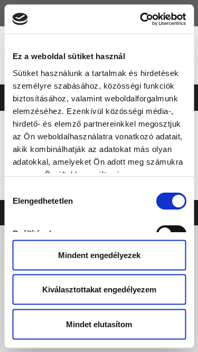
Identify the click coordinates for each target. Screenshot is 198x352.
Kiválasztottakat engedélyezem (99, 289)
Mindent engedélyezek (99, 254)
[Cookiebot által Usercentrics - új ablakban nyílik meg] (141, 19)
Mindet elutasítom (99, 323)
